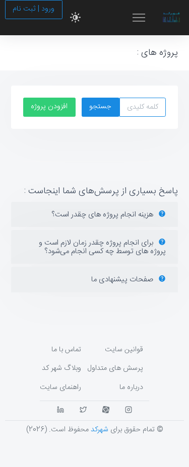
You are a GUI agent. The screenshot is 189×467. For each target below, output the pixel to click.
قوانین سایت (124, 350)
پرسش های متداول (115, 368)
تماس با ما (66, 350)
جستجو (100, 107)
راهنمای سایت (60, 387)
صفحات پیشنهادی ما (123, 279)
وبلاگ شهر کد (61, 368)
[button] (75, 17)
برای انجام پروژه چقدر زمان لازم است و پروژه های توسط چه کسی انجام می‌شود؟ (102, 247)
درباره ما (131, 387)
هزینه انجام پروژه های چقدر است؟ (103, 214)
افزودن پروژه (49, 107)
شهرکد (99, 430)
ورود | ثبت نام (33, 9)
